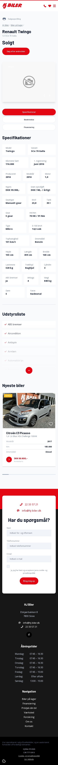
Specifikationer (29, 112)
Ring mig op (29, 581)
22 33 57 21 (31, 504)
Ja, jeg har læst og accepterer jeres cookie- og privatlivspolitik (29, 571)
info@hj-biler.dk (31, 510)
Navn (9, 528)
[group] (29, 82)
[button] (44, 95)
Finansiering (29, 127)
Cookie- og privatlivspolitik (29, 756)
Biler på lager (17, 25)
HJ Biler (5, 25)
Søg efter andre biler (16, 51)
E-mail (9, 554)
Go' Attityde (29, 759)
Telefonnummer (13, 541)
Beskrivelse (29, 119)
